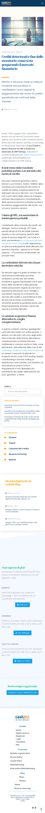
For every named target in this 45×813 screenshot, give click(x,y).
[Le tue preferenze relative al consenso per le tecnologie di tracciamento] (41, 809)
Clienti (11, 443)
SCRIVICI (23, 605)
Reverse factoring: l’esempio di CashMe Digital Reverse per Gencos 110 (21, 498)
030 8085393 (23, 633)
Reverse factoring (17, 454)
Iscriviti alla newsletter (23, 692)
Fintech (12, 437)
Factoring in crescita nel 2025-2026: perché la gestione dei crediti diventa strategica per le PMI (21, 419)
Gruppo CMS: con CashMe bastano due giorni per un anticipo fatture (21, 523)
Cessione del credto (18, 448)
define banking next (33, 155)
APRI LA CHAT (23, 661)
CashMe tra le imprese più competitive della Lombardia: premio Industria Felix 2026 (22, 412)
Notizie (12, 459)
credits (22, 801)
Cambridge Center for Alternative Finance (21, 350)
